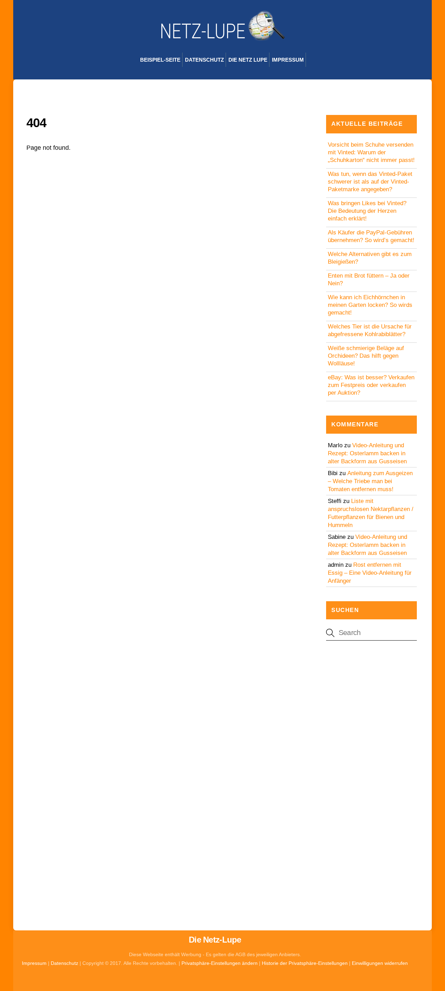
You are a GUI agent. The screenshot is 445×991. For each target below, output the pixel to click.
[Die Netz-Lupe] (222, 37)
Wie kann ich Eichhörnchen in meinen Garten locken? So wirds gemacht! (370, 305)
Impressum (288, 60)
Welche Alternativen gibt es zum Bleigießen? (370, 258)
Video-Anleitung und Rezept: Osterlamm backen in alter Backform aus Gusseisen (367, 453)
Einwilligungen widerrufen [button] (380, 963)
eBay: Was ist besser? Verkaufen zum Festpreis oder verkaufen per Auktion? (371, 385)
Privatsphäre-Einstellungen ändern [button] (219, 963)
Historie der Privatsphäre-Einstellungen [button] (305, 963)
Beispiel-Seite (160, 60)
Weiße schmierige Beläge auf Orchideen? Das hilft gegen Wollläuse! (366, 356)
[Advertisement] (371, 759)
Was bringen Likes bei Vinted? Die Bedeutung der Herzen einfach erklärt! (367, 211)
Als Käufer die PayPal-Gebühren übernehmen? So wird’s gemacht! (371, 236)
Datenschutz (204, 60)
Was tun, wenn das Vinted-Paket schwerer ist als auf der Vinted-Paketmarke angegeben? (370, 182)
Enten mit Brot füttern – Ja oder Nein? (369, 279)
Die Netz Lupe (247, 60)
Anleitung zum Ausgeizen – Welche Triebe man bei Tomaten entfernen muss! (370, 481)
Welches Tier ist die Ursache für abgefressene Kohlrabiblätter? (370, 330)
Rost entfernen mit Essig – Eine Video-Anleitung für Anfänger (370, 573)
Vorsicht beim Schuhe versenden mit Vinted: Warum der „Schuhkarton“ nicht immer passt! (371, 152)
